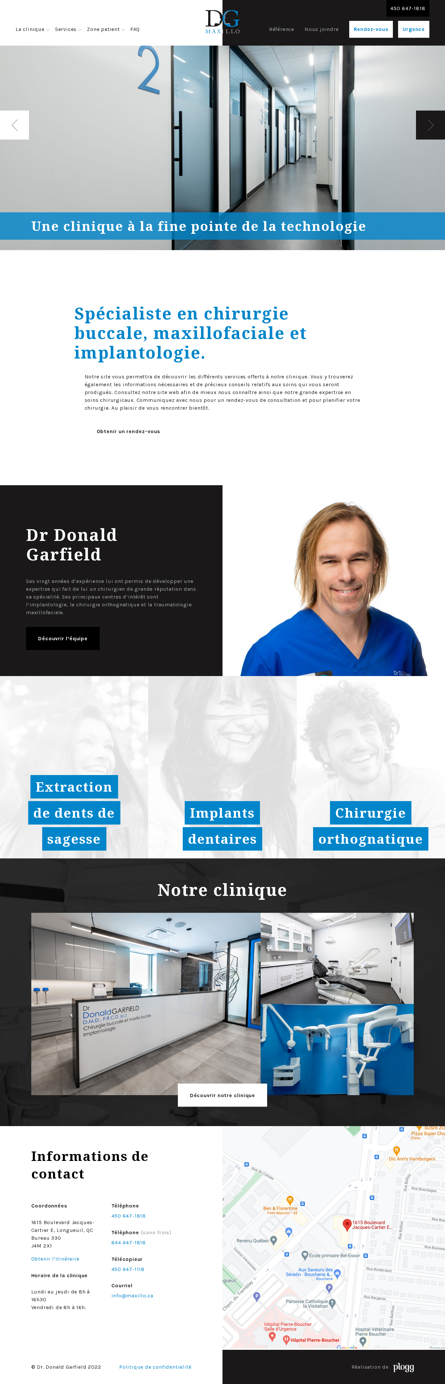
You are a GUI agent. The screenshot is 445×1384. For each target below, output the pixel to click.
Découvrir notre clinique (222, 1095)
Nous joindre (322, 29)
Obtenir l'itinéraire (55, 1259)
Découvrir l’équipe (63, 638)
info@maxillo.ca (132, 1296)
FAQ (135, 29)
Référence (281, 29)
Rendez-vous (371, 29)
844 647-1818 (128, 1242)
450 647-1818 (407, 8)
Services (66, 29)
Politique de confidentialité (155, 1367)
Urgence (414, 29)
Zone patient (103, 29)
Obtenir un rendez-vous (129, 431)
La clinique (30, 29)
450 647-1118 (128, 1269)
